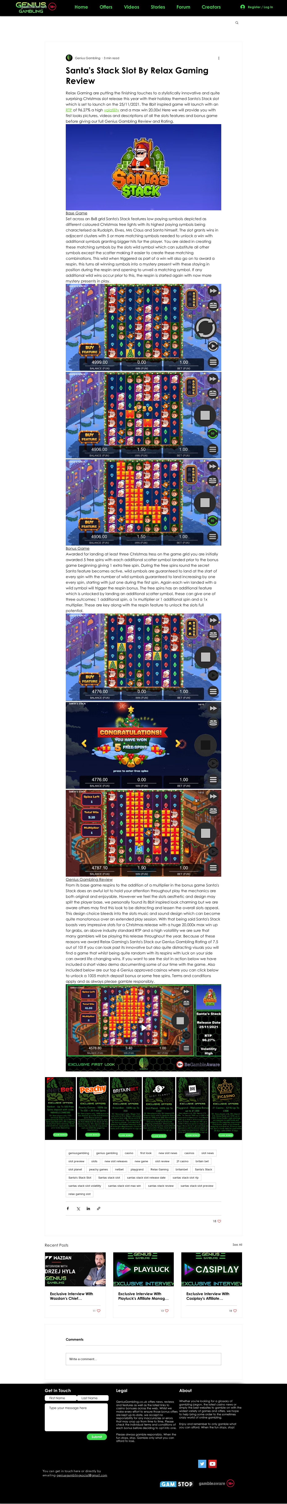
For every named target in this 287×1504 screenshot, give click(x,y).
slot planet (75, 1169)
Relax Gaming (160, 1169)
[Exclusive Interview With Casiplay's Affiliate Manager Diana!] (211, 1269)
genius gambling (107, 1153)
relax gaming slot (79, 1194)
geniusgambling (78, 1153)
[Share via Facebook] (68, 1208)
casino (129, 1153)
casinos (189, 1153)
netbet (119, 1169)
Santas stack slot (109, 1177)
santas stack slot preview (197, 1185)
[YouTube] (212, 1464)
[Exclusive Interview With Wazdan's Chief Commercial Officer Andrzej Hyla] (75, 1269)
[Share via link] (99, 1208)
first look (145, 1153)
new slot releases (116, 1161)
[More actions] (218, 57)
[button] (237, 22)
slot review (162, 1161)
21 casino (182, 1161)
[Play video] (143, 1027)
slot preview (76, 1161)
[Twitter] (202, 1464)
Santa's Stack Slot (79, 1177)
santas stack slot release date (146, 1177)
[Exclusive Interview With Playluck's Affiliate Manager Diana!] (143, 1269)
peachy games (98, 1169)
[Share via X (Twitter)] (78, 1208)
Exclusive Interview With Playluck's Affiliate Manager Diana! (143, 1296)
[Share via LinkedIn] (88, 1208)
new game (141, 1161)
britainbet (182, 1169)
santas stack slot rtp (186, 1177)
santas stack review (161, 1185)
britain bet (202, 1161)
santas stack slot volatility (84, 1185)
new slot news (168, 1153)
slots (94, 1161)
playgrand (137, 1169)
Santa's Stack (203, 1169)
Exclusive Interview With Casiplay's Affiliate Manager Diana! (207, 1296)
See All (237, 1244)
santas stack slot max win (124, 1185)
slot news (207, 1153)
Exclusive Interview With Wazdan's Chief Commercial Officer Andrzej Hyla (71, 1296)
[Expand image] (143, 327)
